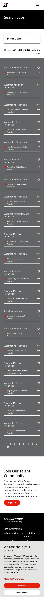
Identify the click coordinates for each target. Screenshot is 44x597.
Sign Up (12, 503)
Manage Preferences (14, 579)
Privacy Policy (11, 533)
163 (7, 447)
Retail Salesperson (13, 311)
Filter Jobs (14, 38)
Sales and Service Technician (12, 235)
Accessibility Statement (28, 534)
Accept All (22, 586)
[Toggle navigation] (38, 5)
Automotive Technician (15, 67)
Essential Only (22, 592)
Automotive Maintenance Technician (16, 215)
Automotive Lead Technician (12, 123)
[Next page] (38, 447)
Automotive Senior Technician (13, 86)
